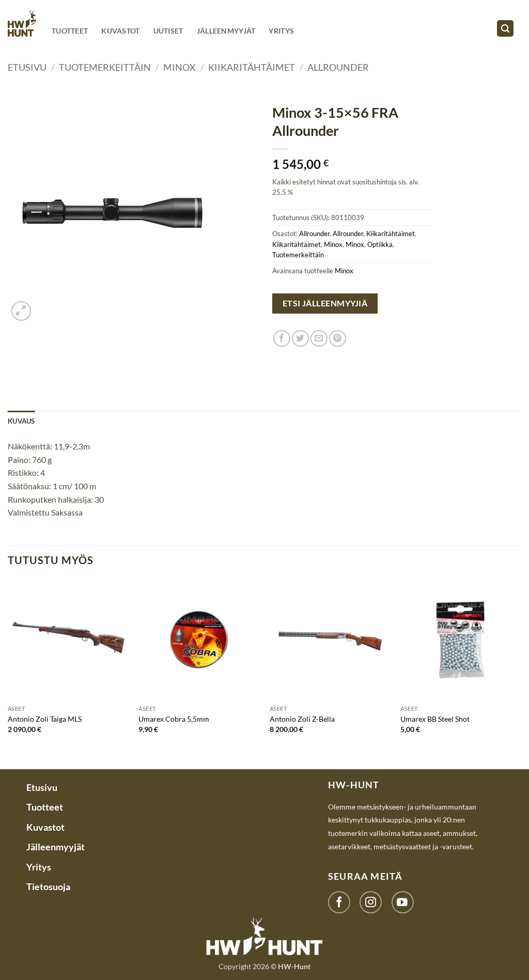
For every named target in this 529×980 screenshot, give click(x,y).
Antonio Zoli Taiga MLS (45, 718)
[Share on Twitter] (300, 338)
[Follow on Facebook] (339, 902)
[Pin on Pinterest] (337, 338)
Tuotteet (70, 30)
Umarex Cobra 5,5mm (173, 718)
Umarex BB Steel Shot (435, 718)
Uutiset (168, 30)
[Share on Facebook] (281, 338)
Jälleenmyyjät (226, 30)
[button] (505, 28)
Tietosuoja (48, 886)
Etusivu (27, 67)
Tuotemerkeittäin (105, 67)
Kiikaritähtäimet (251, 67)
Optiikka (380, 244)
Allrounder (338, 67)
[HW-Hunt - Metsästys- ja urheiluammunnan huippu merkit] (22, 23)
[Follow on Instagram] (371, 902)
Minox (179, 67)
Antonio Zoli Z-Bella (302, 718)
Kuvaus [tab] (21, 421)
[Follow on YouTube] (403, 902)
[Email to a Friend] (319, 338)
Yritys (281, 30)
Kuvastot (120, 30)
